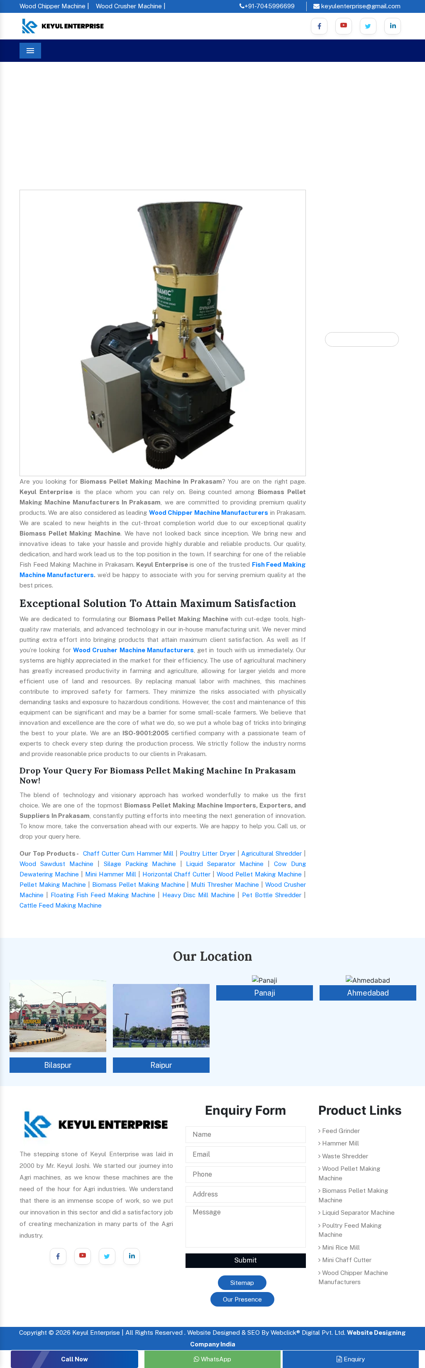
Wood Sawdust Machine (56, 863)
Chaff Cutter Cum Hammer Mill (128, 853)
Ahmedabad (265, 993)
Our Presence (242, 1299)
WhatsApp (215, 1359)
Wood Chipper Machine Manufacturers (208, 512)
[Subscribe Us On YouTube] (82, 1256)
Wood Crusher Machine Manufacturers (133, 649)
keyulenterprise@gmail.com (360, 6)
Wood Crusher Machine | (131, 6)
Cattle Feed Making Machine (61, 905)
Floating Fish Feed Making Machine (103, 894)
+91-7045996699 (269, 6)
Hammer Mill (339, 1143)
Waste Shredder (344, 1156)
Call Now (74, 1359)
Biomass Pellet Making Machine (138, 884)
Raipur (58, 1065)
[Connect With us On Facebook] (319, 26)
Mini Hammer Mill (110, 874)
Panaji (161, 993)
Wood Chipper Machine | (54, 6)
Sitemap (242, 1282)
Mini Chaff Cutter (345, 1259)
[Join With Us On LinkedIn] (131, 1256)
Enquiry (353, 1359)
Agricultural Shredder (271, 853)
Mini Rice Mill (340, 1247)
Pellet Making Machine (53, 884)
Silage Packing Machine (140, 863)
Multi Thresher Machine (225, 884)
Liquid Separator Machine (225, 863)
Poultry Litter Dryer (207, 853)
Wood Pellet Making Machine (259, 874)
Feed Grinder (340, 1130)
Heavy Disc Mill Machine (198, 894)
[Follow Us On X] (368, 26)
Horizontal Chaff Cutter (176, 874)
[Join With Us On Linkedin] (392, 26)
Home (35, 107)
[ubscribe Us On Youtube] (343, 26)
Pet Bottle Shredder (271, 894)
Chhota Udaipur (368, 993)
